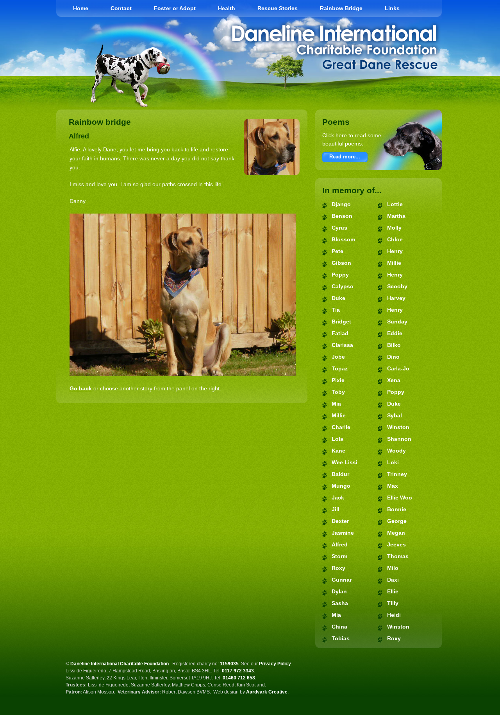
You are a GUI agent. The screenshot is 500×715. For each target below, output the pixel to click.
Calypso (343, 286)
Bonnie (396, 509)
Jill (335, 509)
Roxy (338, 568)
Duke (338, 298)
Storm (339, 556)
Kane (338, 450)
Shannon (399, 439)
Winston (398, 427)
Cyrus (339, 228)
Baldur (340, 474)
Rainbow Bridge (341, 8)
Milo (392, 568)
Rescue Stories (277, 8)
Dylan (339, 591)
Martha (396, 216)
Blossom (343, 239)
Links (392, 8)
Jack (338, 497)
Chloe (395, 239)
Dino (393, 357)
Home (80, 8)
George (397, 521)
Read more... (344, 157)
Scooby (397, 286)
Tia (336, 310)
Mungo (341, 486)
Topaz (340, 368)
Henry (395, 251)
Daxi (393, 580)
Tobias (341, 638)
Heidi (394, 615)
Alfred (340, 544)
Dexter (340, 521)
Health (226, 8)
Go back (81, 388)
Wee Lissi (344, 462)
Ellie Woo (399, 497)
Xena (393, 380)
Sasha (340, 603)
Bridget (341, 321)
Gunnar (342, 580)
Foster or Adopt (175, 8)
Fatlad (340, 333)
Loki (393, 462)
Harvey (396, 298)
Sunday (397, 321)
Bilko (394, 345)
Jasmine (343, 533)
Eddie (394, 333)
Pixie (338, 380)
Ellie (392, 591)
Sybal (394, 415)
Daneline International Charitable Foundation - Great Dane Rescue (334, 47)
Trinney (397, 474)
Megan (396, 533)
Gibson (341, 263)
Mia (336, 404)
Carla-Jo (398, 368)
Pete (337, 251)
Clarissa (342, 345)
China (339, 626)
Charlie (341, 427)
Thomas (398, 556)
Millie (339, 415)
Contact (121, 8)
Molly (394, 228)
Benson (342, 216)
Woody (396, 450)
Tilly (392, 603)
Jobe (338, 357)
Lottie (395, 204)
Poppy (340, 274)
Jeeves (396, 544)
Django (341, 204)
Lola (337, 439)
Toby (338, 392)
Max (392, 486)
